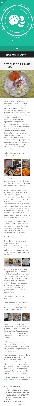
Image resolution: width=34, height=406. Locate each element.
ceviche (20, 390)
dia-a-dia (15, 392)
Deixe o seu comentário (14, 401)
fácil (21, 392)
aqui (5, 380)
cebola (14, 390)
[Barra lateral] (2, 2)
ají (7, 389)
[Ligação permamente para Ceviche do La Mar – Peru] (17, 84)
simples (8, 399)
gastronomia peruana (19, 394)
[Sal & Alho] (17, 21)
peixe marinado (22, 395)
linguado (12, 395)
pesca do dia (10, 397)
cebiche (8, 390)
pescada (18, 397)
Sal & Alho (17, 41)
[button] (8, 162)
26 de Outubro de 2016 (13, 387)
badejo (10, 389)
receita (24, 397)
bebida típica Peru (20, 389)
